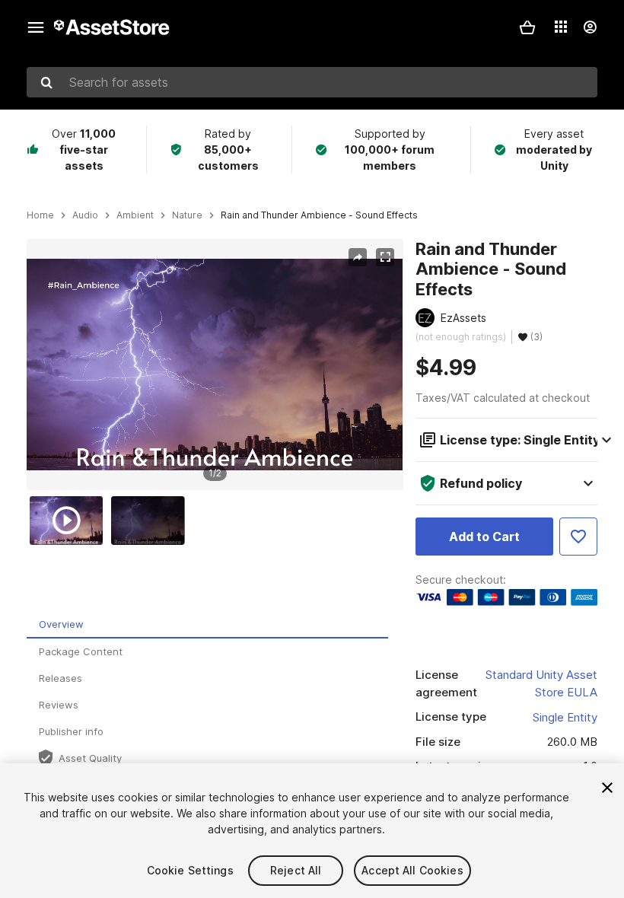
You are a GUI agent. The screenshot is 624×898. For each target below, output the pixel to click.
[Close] (607, 787)
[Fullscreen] (385, 257)
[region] (215, 364)
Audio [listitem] (85, 215)
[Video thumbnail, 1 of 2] (70, 520)
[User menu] (589, 27)
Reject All (295, 870)
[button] (527, 27)
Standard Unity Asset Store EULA (541, 683)
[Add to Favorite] (578, 536)
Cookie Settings (190, 870)
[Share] (358, 257)
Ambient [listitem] (135, 215)
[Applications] (561, 27)
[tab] (207, 625)
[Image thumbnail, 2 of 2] (151, 520)
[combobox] (312, 82)
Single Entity (565, 717)
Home (40, 215)
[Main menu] (36, 27)
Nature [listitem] (187, 215)
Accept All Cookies (412, 870)
